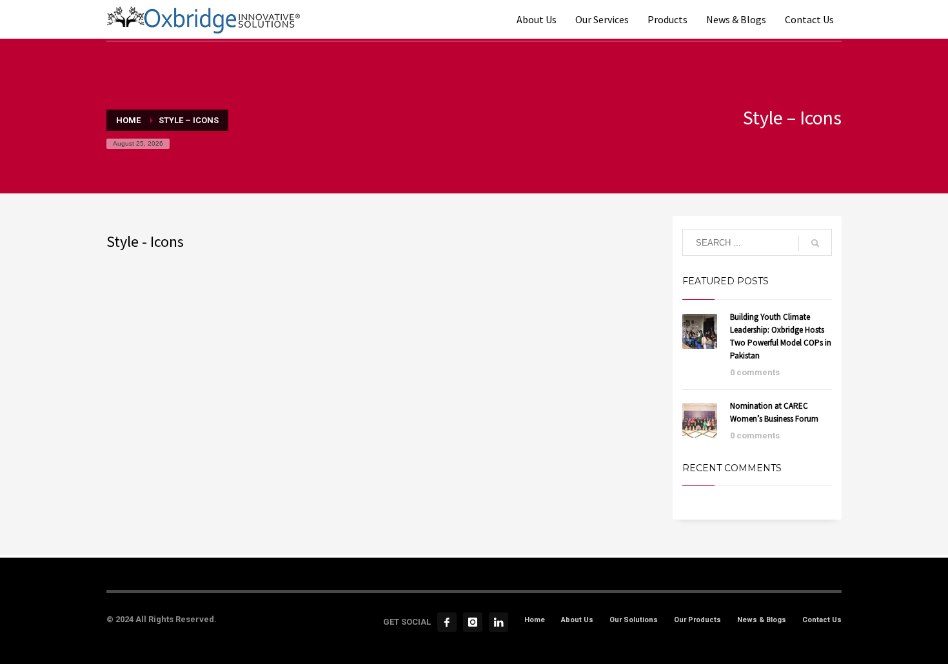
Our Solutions (633, 620)
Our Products (697, 620)
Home (534, 620)
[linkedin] (498, 622)
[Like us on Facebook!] (447, 622)
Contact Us (822, 620)
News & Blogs (761, 620)
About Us (577, 620)
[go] (815, 243)
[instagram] (472, 622)
